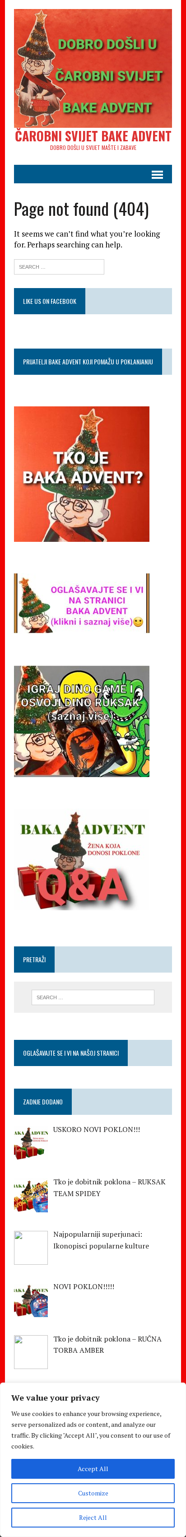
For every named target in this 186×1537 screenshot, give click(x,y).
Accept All (93, 1468)
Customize (93, 1493)
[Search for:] (59, 266)
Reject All (93, 1517)
